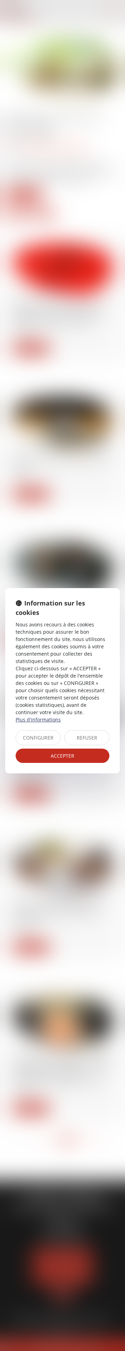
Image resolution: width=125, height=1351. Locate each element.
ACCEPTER (62, 755)
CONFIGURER (38, 737)
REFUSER (87, 737)
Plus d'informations (38, 719)
